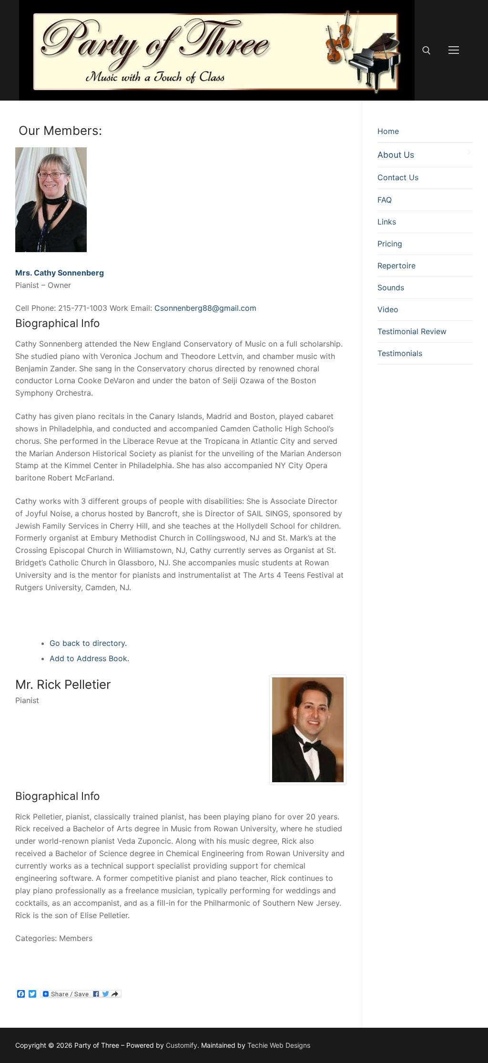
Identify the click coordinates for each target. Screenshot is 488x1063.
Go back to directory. (88, 643)
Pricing (389, 243)
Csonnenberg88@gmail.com (205, 308)
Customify (181, 1045)
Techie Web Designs (278, 1045)
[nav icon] (453, 51)
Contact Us (397, 177)
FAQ (384, 199)
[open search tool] (426, 50)
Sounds (390, 287)
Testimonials (399, 353)
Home (388, 131)
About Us (395, 155)
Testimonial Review (412, 331)
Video (387, 309)
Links (386, 221)
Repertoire (396, 265)
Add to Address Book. (89, 658)
